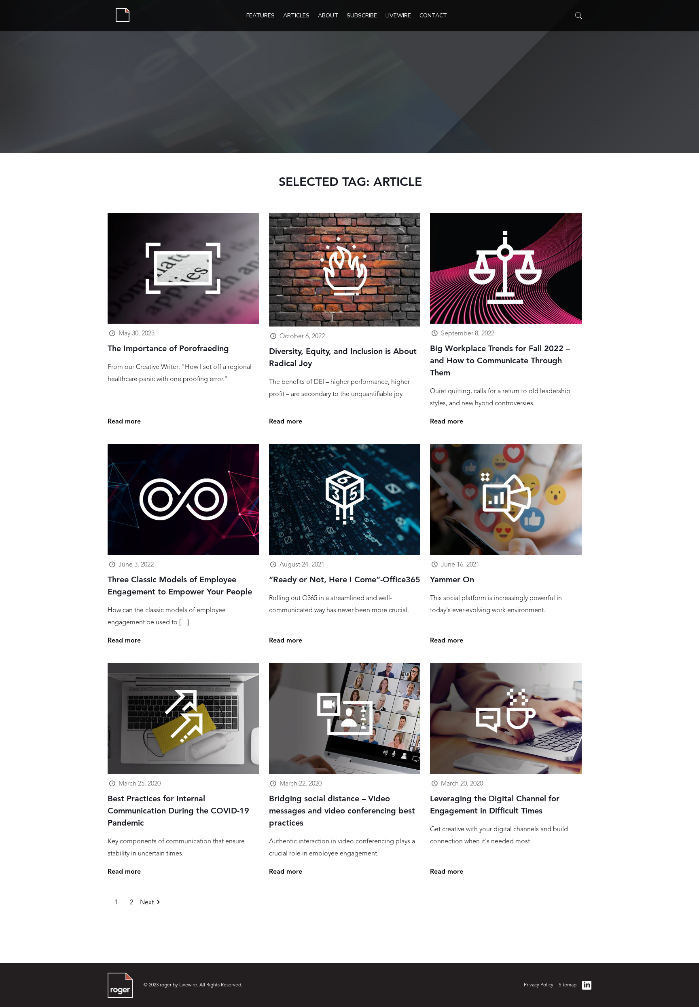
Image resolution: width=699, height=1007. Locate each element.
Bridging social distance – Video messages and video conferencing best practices (342, 811)
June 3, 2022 (136, 565)
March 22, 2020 (301, 784)
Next (147, 903)
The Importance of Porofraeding (168, 349)
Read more (124, 422)
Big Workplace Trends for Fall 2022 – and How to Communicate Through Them (500, 361)
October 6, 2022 (302, 336)
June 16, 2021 (460, 565)
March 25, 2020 (140, 784)
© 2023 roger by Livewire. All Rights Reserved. (193, 985)
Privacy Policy (538, 985)
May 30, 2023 (137, 334)
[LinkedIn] (586, 985)
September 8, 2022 (467, 334)
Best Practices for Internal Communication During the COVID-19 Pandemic (178, 811)
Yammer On (452, 580)
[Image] (183, 268)
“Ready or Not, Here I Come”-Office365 (344, 580)
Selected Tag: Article (350, 183)
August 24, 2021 (302, 565)
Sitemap (567, 985)
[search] (578, 16)
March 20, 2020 (462, 784)
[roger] (122, 15)
